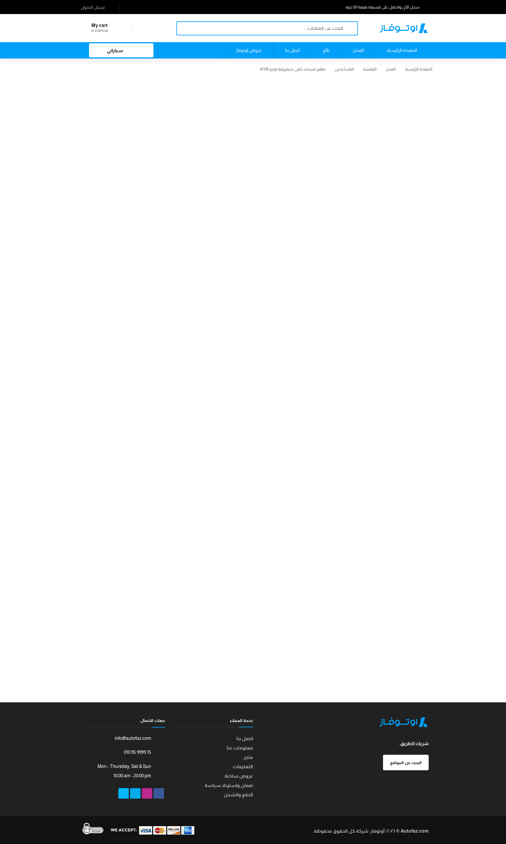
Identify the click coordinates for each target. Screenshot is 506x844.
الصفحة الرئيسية (418, 69)
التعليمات (243, 766)
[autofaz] (404, 28)
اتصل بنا (244, 738)
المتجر (391, 69)
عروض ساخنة (239, 775)
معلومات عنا (240, 747)
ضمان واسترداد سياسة (229, 785)
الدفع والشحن (238, 794)
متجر (248, 757)
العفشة (370, 69)
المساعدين (344, 69)
